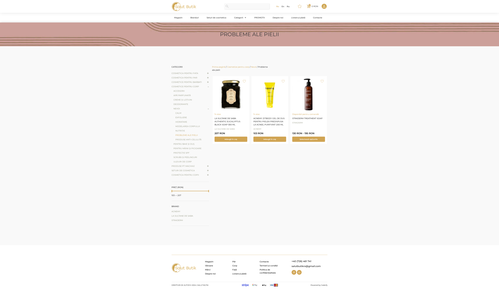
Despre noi (278, 17)
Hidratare (181, 122)
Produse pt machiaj (183, 166)
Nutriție (180, 130)
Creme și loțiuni (182, 100)
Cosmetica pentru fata (185, 73)
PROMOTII (259, 17)
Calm (178, 113)
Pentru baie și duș (183, 144)
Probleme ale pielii (186, 135)
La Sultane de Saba (225, 129)
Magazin (178, 17)
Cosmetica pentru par (184, 77)
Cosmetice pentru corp (185, 86)
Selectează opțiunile (309, 139)
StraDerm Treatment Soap (307, 118)
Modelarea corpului (187, 126)
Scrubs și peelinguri (185, 157)
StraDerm (297, 123)
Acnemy (257, 129)
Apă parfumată (182, 95)
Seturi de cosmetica (216, 17)
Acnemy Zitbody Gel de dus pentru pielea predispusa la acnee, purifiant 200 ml (269, 121)
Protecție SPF (181, 153)
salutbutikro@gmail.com (306, 266)
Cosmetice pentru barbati (187, 82)
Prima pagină (218, 67)
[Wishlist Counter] (301, 6)
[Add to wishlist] (244, 81)
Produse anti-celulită (188, 139)
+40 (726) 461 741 (301, 261)
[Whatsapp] (299, 272)
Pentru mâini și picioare (187, 148)
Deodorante (180, 104)
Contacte (317, 17)
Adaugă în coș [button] (231, 139)
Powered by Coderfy (319, 285)
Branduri (194, 17)
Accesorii (179, 91)
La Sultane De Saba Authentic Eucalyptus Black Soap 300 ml (227, 121)
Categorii (238, 17)
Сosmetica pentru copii (185, 175)
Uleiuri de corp (182, 161)
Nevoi (176, 108)
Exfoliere (181, 117)
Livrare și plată (298, 17)
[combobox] (247, 6)
